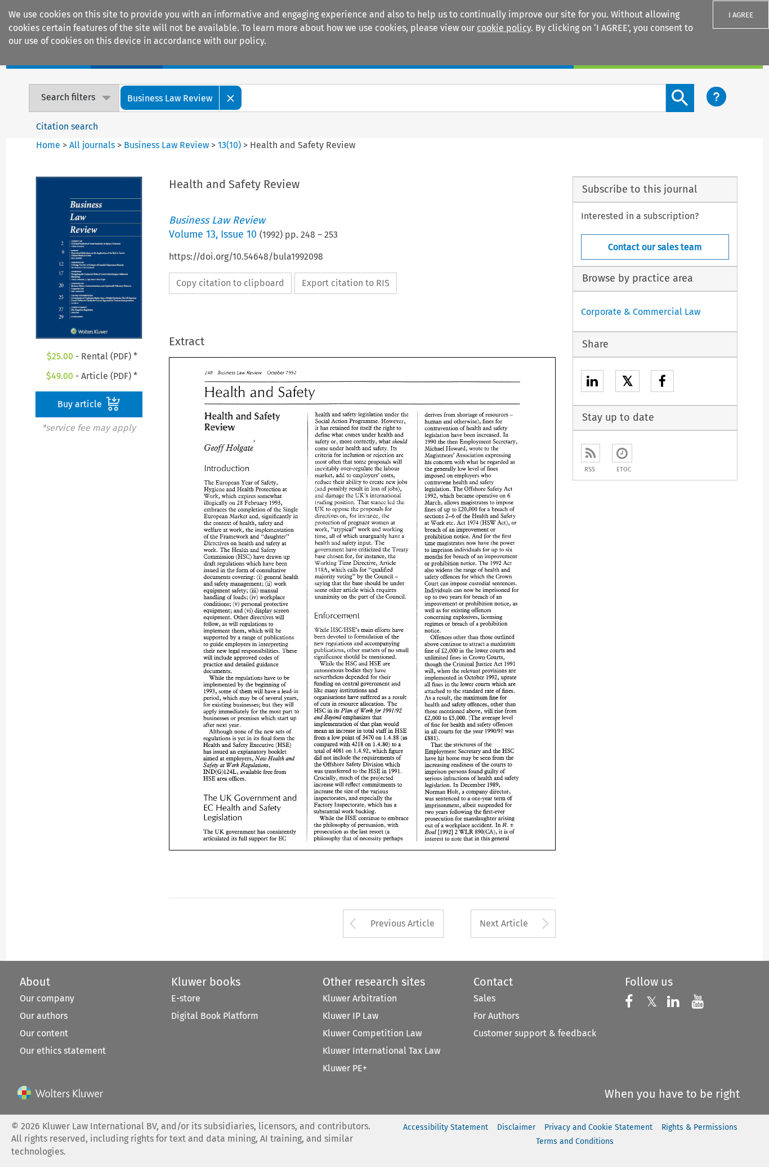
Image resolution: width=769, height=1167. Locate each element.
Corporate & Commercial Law (640, 311)
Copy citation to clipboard (230, 283)
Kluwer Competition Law (372, 1033)
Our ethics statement (63, 1050)
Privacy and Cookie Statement (598, 1127)
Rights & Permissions (699, 1127)
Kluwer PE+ (345, 1068)
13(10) (229, 145)
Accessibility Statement (445, 1127)
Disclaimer (516, 1127)
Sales (484, 998)
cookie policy (504, 28)
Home (48, 145)
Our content (44, 1033)
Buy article (80, 404)
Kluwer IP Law (350, 1015)
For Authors (496, 1015)
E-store (185, 998)
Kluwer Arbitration (360, 998)
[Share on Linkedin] (592, 382)
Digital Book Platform (214, 1015)
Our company (47, 998)
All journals (93, 145)
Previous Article (402, 923)
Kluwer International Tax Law (381, 1050)
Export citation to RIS (346, 283)
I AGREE (740, 15)
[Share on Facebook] (662, 382)
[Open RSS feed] (590, 453)
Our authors (44, 1015)
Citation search (67, 126)
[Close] (231, 97)
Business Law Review (166, 145)
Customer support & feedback (534, 1033)
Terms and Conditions (575, 1141)
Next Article (504, 923)
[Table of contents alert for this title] (622, 453)
